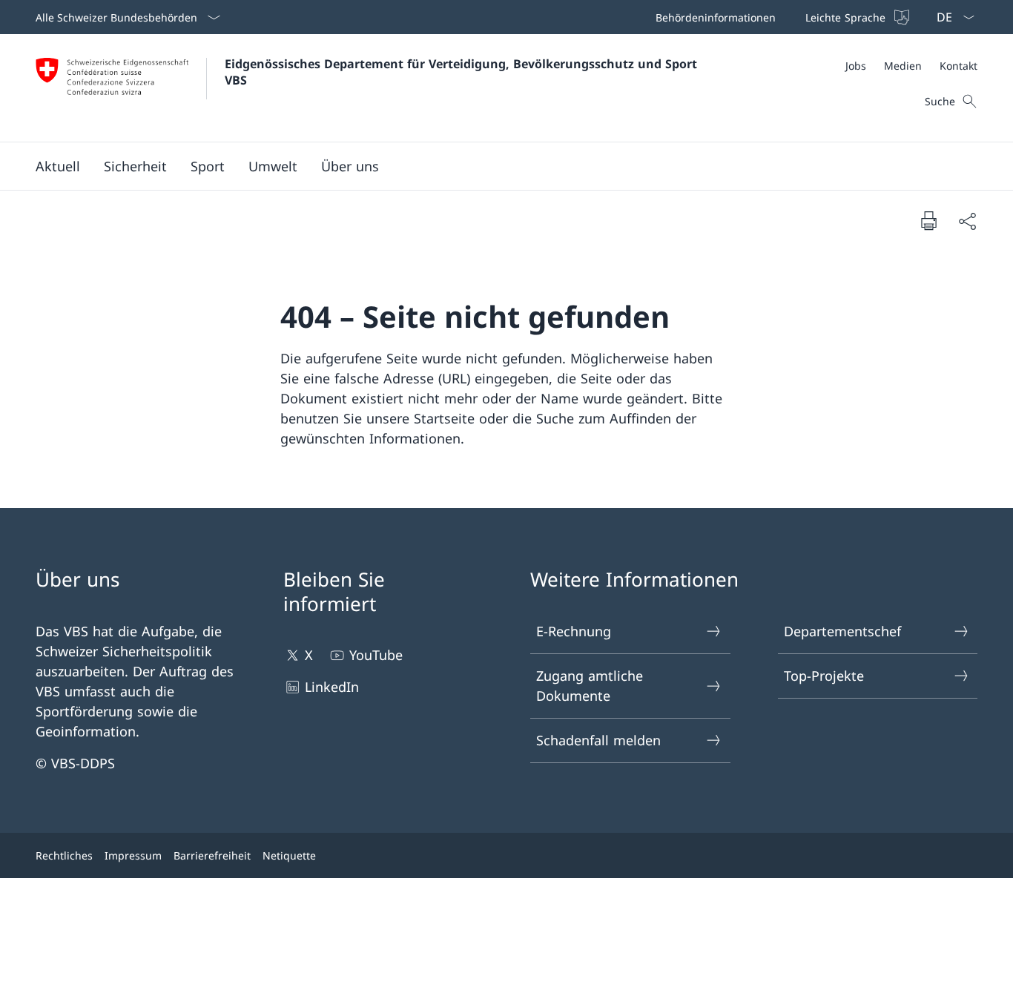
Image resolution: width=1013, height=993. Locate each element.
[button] (58, 166)
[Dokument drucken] (928, 220)
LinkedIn (332, 687)
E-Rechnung (573, 631)
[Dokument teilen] (967, 220)
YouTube (376, 655)
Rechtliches (64, 855)
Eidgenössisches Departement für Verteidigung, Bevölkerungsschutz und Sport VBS (463, 72)
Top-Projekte (824, 675)
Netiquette (289, 855)
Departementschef (842, 631)
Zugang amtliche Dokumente (589, 686)
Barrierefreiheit (212, 855)
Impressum (133, 855)
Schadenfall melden (598, 740)
